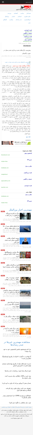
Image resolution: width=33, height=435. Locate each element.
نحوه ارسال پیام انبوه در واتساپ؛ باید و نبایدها (18, 371)
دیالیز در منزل (28, 166)
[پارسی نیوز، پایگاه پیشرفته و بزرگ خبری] (23, 8)
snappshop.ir (28, 38)
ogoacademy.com (27, 35)
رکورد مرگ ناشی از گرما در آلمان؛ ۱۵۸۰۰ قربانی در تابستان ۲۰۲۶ (11, 330)
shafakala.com (5, 167)
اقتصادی (16, 13)
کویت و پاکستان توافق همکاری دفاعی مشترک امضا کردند (11, 267)
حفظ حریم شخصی (6, 407)
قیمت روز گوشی (28, 36)
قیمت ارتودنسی (28, 30)
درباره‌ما (23, 407)
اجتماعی (20, 16)
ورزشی (9, 13)
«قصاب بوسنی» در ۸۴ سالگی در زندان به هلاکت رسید (12, 279)
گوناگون (5, 19)
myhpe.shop (4, 161)
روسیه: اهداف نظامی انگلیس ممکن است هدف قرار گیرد (12, 240)
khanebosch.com (27, 41)
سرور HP (29, 159)
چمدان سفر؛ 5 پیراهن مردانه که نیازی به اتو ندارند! (16, 383)
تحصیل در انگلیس (27, 33)
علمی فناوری (27, 16)
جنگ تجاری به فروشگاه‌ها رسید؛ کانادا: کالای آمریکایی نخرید (11, 254)
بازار (29, 22)
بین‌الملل (7, 16)
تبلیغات (13, 407)
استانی (13, 16)
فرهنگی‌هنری (27, 19)
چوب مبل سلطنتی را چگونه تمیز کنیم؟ (20, 402)
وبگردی (11, 19)
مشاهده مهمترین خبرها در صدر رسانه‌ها (17, 343)
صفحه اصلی (28, 407)
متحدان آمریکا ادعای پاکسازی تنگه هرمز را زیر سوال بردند (12, 304)
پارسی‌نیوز (29, 2)
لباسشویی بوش (28, 39)
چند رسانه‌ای (19, 19)
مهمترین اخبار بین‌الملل (20, 209)
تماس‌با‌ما (18, 407)
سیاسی (22, 13)
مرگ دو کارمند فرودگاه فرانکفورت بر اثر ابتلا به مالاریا (12, 215)
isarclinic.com (28, 31)
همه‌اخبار (29, 13)
